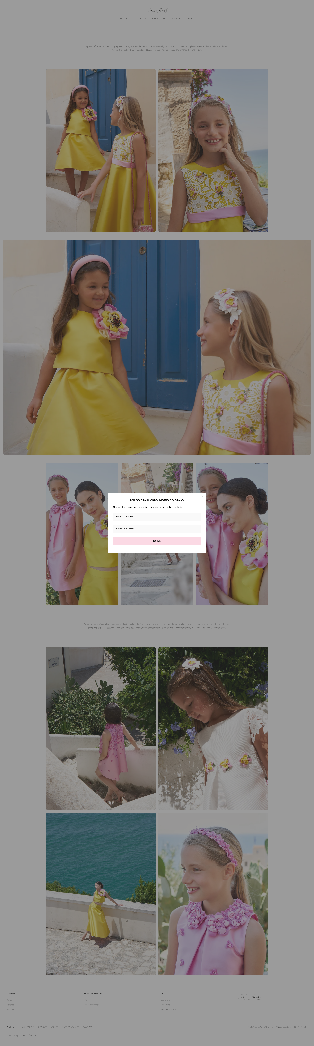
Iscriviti (157, 540)
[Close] (202, 496)
